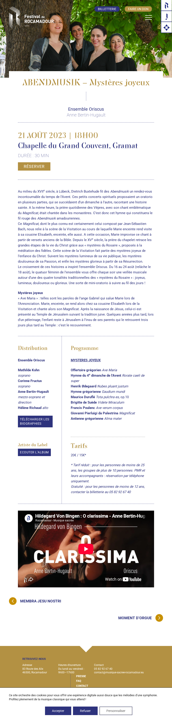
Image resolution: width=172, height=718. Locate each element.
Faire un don (138, 9)
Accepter (58, 711)
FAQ (78, 681)
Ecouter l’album (34, 452)
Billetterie (107, 9)
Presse (81, 676)
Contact (82, 685)
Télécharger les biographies (34, 421)
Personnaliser (115, 711)
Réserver (34, 166)
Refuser (85, 711)
